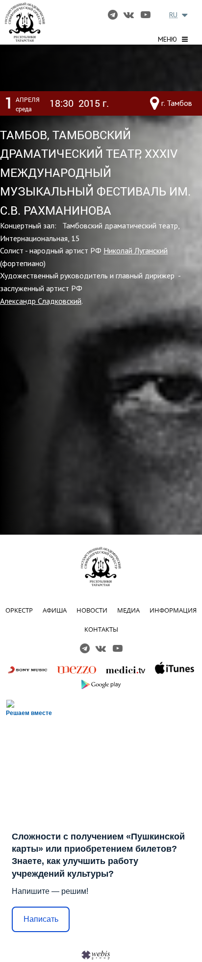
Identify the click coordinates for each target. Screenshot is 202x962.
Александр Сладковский (40, 301)
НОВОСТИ (91, 610)
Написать (41, 919)
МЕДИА (128, 610)
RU (173, 14)
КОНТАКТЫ (101, 629)
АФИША (55, 610)
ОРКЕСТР (19, 610)
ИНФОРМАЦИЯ (173, 610)
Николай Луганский (135, 250)
